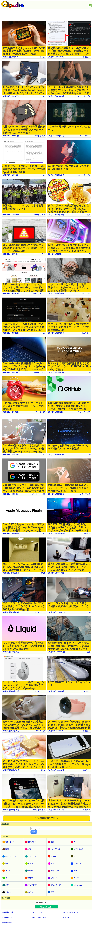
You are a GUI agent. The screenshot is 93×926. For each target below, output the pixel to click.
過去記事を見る (46, 906)
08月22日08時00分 (11, 57)
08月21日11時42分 (10, 454)
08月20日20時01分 (56, 691)
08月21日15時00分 (10, 293)
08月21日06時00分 (56, 573)
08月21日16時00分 (56, 254)
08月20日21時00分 (10, 652)
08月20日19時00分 (10, 731)
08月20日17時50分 (56, 731)
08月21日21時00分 (10, 96)
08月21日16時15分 (10, 254)
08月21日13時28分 (10, 333)
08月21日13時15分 (10, 372)
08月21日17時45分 (56, 175)
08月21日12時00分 (10, 412)
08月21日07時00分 (10, 573)
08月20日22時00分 (56, 612)
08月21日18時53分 (56, 136)
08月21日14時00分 (56, 293)
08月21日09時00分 (56, 533)
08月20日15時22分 (56, 809)
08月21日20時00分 (56, 96)
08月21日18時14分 (10, 175)
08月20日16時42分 (56, 770)
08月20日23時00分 (11, 612)
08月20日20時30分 (56, 652)
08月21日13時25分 (56, 333)
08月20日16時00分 (10, 809)
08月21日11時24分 (56, 454)
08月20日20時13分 (10, 691)
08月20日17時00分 (10, 770)
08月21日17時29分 (56, 214)
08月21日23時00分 (56, 57)
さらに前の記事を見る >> (46, 818)
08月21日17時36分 (10, 214)
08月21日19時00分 (10, 136)
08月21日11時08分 (10, 494)
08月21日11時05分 (56, 494)
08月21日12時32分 (56, 372)
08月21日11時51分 (56, 412)
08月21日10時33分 (10, 533)
